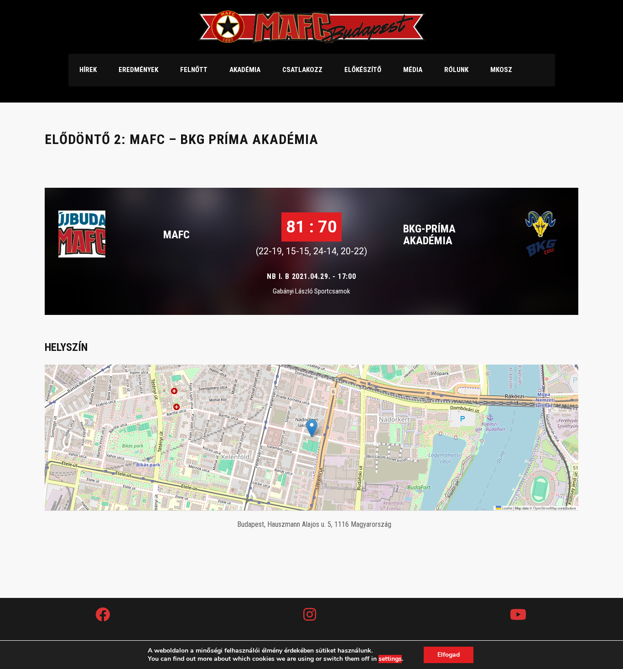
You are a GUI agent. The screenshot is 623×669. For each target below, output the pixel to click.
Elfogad (448, 654)
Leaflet (506, 507)
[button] (311, 428)
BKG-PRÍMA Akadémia (429, 234)
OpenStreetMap (545, 507)
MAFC (176, 234)
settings (390, 659)
